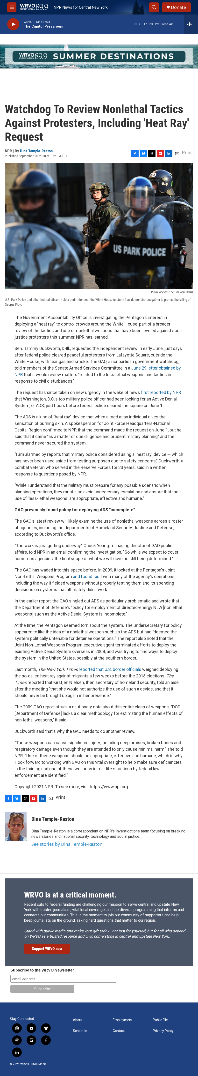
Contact (119, 1031)
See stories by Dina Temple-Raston (66, 844)
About (77, 1020)
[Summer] (99, 56)
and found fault (87, 576)
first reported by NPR (161, 392)
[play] (13, 24)
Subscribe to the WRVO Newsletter (42, 970)
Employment (122, 1020)
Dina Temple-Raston (36, 150)
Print (187, 152)
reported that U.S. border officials (110, 669)
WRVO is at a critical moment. (70, 894)
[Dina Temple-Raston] (16, 826)
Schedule (80, 1031)
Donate (178, 7)
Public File (160, 1020)
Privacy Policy (163, 1031)
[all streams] (191, 24)
